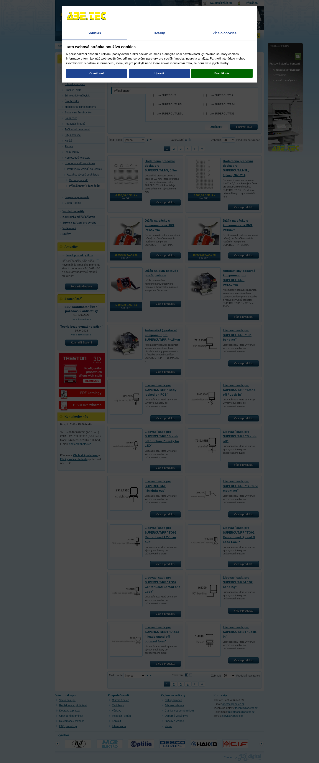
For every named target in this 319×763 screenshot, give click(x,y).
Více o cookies (224, 33)
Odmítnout (96, 73)
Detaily (159, 33)
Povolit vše (221, 73)
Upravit (159, 73)
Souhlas (94, 33)
